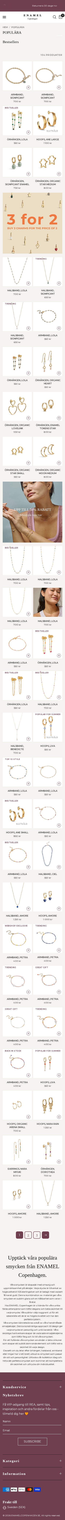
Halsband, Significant (48, 292)
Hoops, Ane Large (47, 139)
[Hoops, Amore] (47, 896)
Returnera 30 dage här (33, 5)
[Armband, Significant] (17, 75)
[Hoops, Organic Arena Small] (17, 1105)
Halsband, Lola (17, 290)
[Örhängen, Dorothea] (47, 1150)
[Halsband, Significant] (47, 271)
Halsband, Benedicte (17, 748)
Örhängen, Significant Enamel (17, 183)
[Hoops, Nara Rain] (47, 1105)
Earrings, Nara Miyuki (17, 1170)
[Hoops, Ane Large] (47, 120)
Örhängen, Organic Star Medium (47, 183)
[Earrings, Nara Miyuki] (17, 1150)
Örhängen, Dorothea (48, 1170)
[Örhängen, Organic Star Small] (17, 451)
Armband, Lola (47, 335)
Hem (5, 27)
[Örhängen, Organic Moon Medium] (47, 451)
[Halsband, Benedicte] (17, 727)
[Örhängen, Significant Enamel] (17, 162)
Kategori (11, 1461)
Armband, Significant (17, 96)
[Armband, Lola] (47, 316)
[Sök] (55, 17)
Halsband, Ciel (48, 874)
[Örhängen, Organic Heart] (47, 361)
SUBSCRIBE (32, 1441)
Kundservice (14, 1387)
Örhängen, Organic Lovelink (17, 427)
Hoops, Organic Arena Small (17, 1126)
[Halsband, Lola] (17, 271)
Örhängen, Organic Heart (47, 382)
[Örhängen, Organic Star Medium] (47, 162)
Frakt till (10, 1502)
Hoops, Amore (48, 915)
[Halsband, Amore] (17, 896)
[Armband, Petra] (17, 938)
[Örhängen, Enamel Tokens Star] (47, 406)
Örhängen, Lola (17, 139)
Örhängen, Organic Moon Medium (47, 472)
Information (14, 1474)
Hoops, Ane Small (17, 832)
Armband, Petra (17, 957)
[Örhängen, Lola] (17, 120)
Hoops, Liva (47, 746)
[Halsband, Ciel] (47, 855)
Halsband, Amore (17, 915)
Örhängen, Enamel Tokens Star (48, 427)
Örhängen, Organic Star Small (17, 472)
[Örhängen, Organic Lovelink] (17, 406)
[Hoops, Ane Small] (17, 813)
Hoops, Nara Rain (48, 1124)
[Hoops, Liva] (47, 727)
